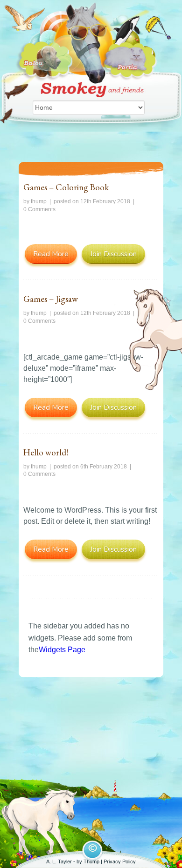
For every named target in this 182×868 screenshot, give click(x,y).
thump (39, 201)
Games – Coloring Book (66, 187)
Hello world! (45, 452)
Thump (91, 861)
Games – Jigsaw (50, 299)
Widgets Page (62, 650)
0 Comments (39, 209)
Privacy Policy (120, 861)
